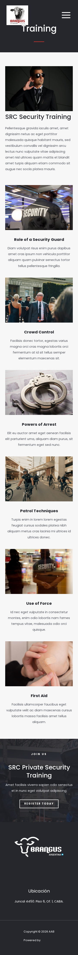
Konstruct (47, 940)
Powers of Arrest (39, 424)
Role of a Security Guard (39, 239)
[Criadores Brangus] (17, 15)
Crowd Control (39, 332)
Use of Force (39, 603)
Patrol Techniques (39, 510)
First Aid (39, 695)
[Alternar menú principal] (66, 15)
